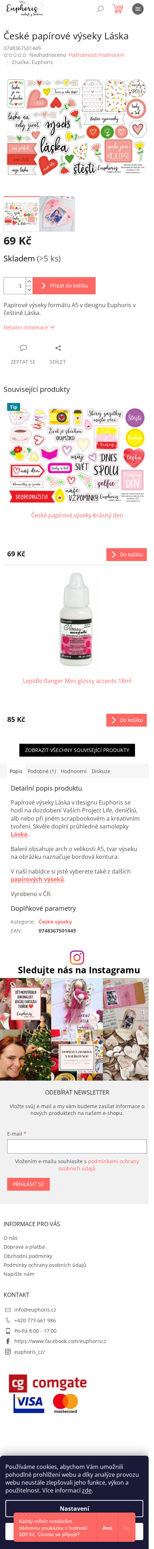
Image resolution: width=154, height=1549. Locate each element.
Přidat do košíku (69, 285)
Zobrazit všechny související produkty (77, 750)
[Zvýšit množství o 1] (29, 281)
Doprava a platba (24, 1246)
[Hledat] (100, 9)
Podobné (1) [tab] (42, 771)
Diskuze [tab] (101, 771)
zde (87, 1490)
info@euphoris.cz (35, 1309)
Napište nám (19, 1273)
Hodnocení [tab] (74, 771)
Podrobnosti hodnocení (97, 54)
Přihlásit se (28, 1184)
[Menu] (138, 9)
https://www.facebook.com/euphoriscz (60, 1341)
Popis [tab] (16, 771)
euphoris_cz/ (29, 1351)
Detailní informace (26, 327)
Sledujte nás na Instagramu (79, 969)
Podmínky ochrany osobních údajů (45, 1265)
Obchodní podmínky (28, 1256)
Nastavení (74, 1509)
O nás (11, 1237)
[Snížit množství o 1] (29, 290)
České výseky (55, 921)
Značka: (32, 62)
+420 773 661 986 (35, 1320)
